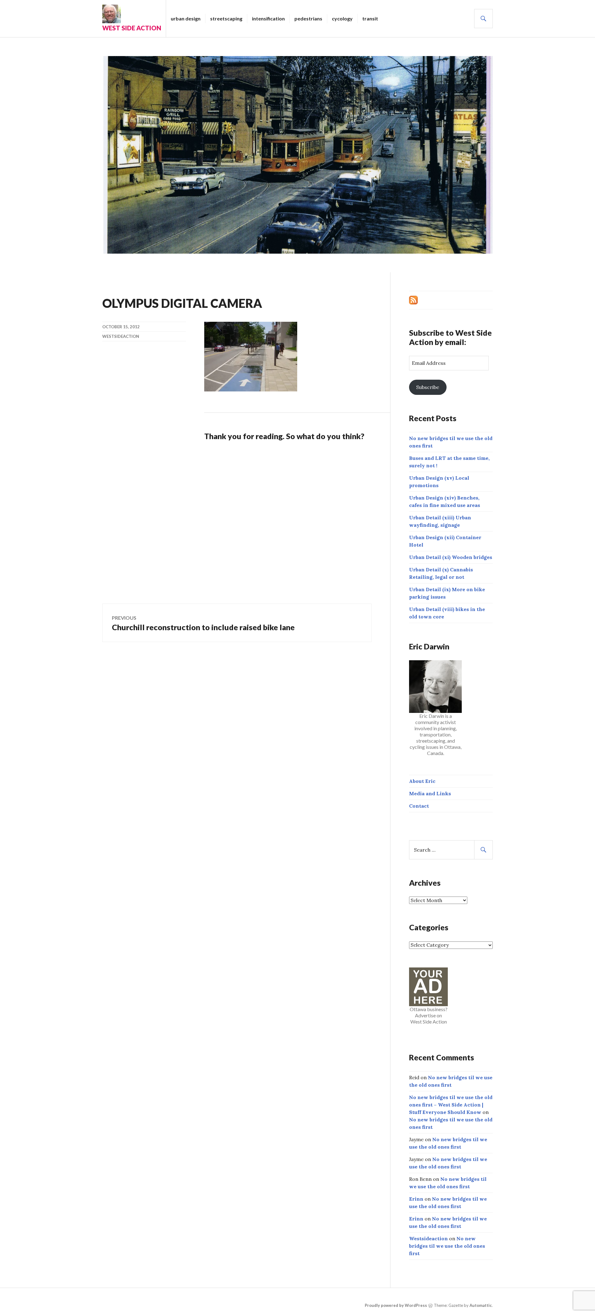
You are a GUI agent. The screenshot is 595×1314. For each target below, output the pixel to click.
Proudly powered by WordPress (396, 1305)
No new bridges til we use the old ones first (447, 1245)
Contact (419, 806)
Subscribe (427, 387)
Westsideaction (120, 336)
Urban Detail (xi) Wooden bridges (450, 557)
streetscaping (226, 18)
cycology (342, 18)
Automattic (480, 1305)
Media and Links (430, 793)
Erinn (416, 1199)
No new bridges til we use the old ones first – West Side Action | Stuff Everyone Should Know (450, 1104)
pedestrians (308, 18)
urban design (186, 18)
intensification (268, 18)
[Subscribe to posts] (413, 299)
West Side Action (131, 28)
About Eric (422, 781)
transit (370, 18)
